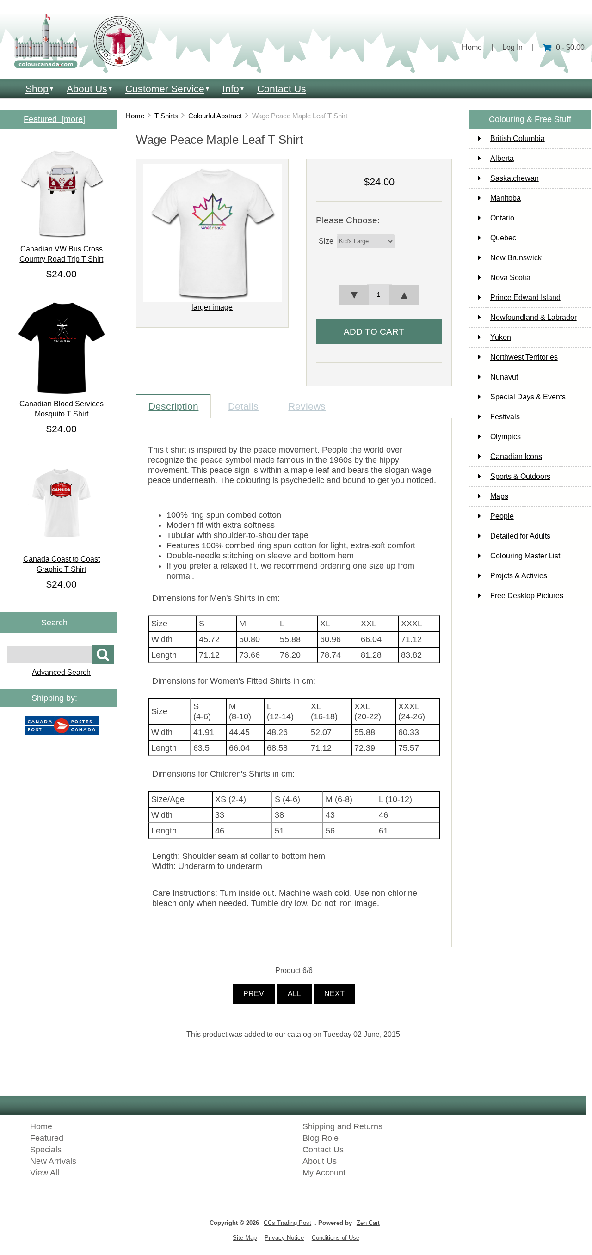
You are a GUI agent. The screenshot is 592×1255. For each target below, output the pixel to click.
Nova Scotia (510, 278)
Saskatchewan (514, 178)
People (502, 516)
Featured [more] (54, 119)
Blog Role (320, 1138)
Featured (46, 1138)
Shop (37, 88)
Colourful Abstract (215, 116)
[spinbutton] (379, 294)
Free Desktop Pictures (526, 596)
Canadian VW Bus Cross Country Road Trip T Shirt (61, 254)
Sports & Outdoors (520, 476)
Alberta (502, 158)
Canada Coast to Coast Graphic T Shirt (61, 564)
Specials (46, 1149)
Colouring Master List (525, 556)
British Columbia (517, 138)
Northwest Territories (524, 357)
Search (54, 622)
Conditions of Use (335, 1237)
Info (230, 88)
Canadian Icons (516, 456)
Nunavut (504, 377)
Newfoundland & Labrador (533, 317)
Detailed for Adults (520, 536)
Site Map (245, 1237)
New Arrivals (53, 1161)
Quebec (503, 238)
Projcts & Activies (518, 576)
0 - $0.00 (570, 47)
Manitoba (505, 198)
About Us (87, 88)
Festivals (505, 417)
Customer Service (164, 88)
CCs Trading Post (287, 1222)
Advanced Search (61, 672)
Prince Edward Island (525, 297)
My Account (323, 1172)
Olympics (505, 437)
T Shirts (166, 116)
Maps (499, 496)
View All (44, 1172)
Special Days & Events (528, 397)
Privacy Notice (284, 1237)
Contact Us (281, 88)
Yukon (500, 337)
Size (326, 241)
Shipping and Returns (342, 1126)
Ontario (502, 218)
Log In (512, 47)
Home (472, 47)
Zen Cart (368, 1222)
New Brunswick (516, 258)
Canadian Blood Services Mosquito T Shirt (61, 409)
